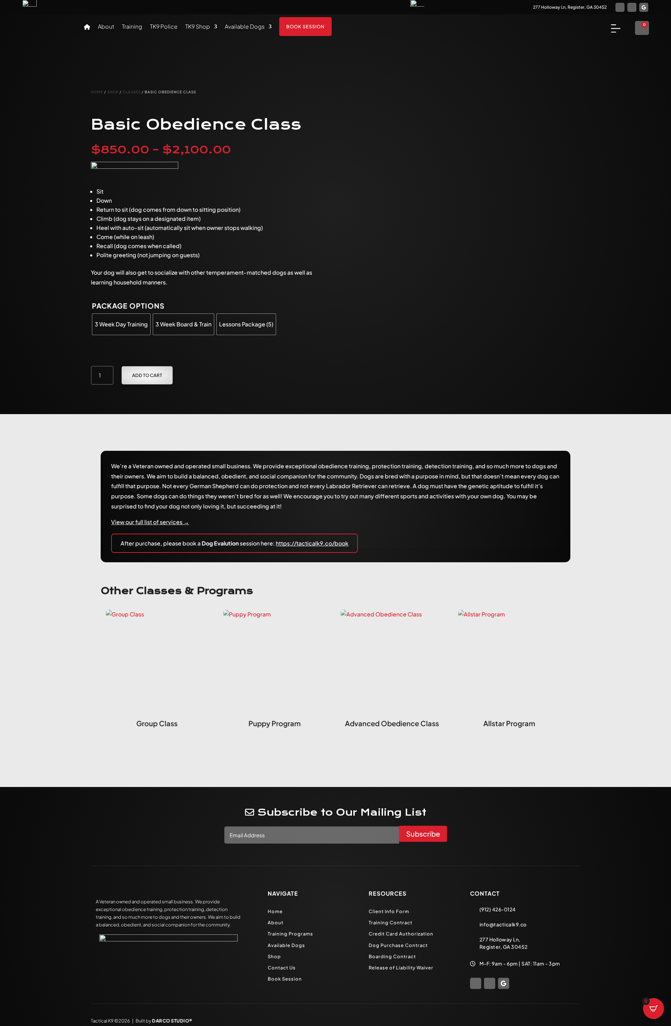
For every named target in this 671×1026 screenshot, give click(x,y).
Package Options (128, 305)
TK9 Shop (197, 27)
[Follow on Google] (643, 7)
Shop (112, 92)
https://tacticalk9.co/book (312, 543)
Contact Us (282, 967)
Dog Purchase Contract (398, 945)
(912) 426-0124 (497, 909)
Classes (131, 92)
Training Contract (390, 922)
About (106, 27)
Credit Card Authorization (401, 934)
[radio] (121, 324)
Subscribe (423, 833)
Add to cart (147, 375)
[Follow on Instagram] (631, 7)
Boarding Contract (392, 956)
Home (97, 92)
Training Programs (290, 934)
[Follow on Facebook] (620, 7)
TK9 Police (164, 27)
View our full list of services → (150, 522)
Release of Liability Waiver (401, 967)
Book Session (305, 26)
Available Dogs (245, 27)
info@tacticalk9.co (503, 924)
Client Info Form (389, 911)
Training (132, 27)
